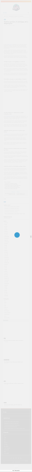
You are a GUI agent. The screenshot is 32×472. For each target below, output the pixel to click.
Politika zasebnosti (17, 470)
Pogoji (13, 470)
